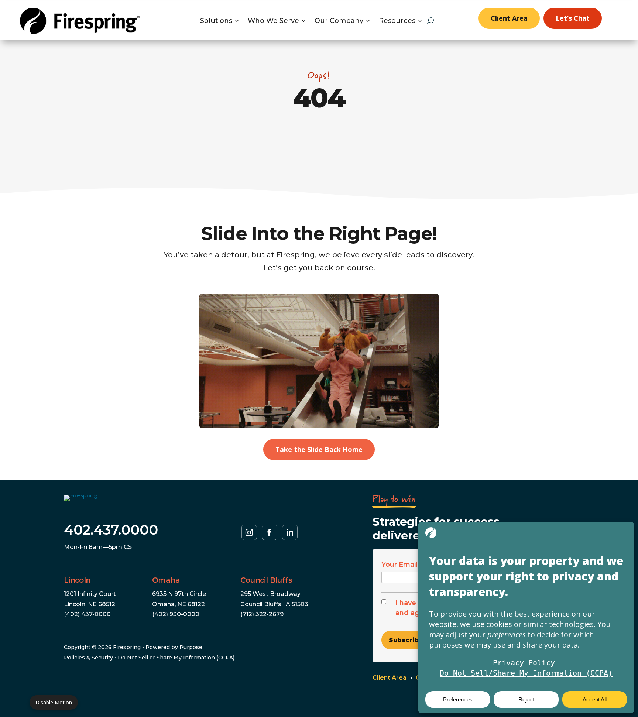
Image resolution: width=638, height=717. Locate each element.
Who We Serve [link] (273, 21)
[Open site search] (430, 20)
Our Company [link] (339, 21)
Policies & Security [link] (88, 657)
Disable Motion (53, 702)
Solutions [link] (216, 21)
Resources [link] (397, 21)
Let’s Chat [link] (573, 18)
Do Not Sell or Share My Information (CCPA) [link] (176, 657)
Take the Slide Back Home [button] (319, 449)
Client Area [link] (509, 18)
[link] (80, 32)
